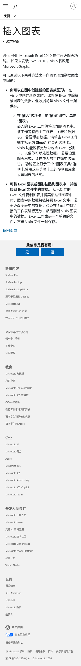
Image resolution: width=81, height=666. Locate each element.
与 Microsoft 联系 (15, 651)
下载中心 (10, 345)
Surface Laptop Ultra (16, 289)
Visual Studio (12, 565)
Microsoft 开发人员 (15, 515)
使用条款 (40, 651)
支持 (7, 15)
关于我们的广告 (64, 651)
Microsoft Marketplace (17, 543)
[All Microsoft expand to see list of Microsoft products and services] (5, 6)
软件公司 (10, 558)
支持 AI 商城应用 (14, 529)
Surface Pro (11, 275)
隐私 (29, 651)
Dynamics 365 (13, 465)
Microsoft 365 (12, 303)
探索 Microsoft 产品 (16, 311)
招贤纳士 (10, 585)
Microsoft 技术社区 (15, 536)
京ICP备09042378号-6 (17, 658)
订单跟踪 (10, 353)
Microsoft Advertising (17, 480)
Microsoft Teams (14, 494)
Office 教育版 (12, 402)
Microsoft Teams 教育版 (18, 388)
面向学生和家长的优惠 (17, 416)
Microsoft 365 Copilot (17, 487)
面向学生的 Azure (15, 423)
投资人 (9, 614)
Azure (8, 458)
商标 (50, 651)
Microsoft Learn (13, 522)
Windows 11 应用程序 (17, 318)
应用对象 (12, 41)
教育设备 (10, 380)
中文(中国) (17, 627)
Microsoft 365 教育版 (17, 395)
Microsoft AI (12, 444)
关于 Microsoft (13, 593)
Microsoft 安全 (13, 451)
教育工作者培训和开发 (17, 409)
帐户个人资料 (12, 338)
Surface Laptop (13, 282)
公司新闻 (10, 600)
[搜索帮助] (16, 5)
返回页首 (10, 230)
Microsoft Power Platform (19, 551)
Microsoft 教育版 (14, 373)
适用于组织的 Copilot (17, 296)
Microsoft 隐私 (13, 607)
